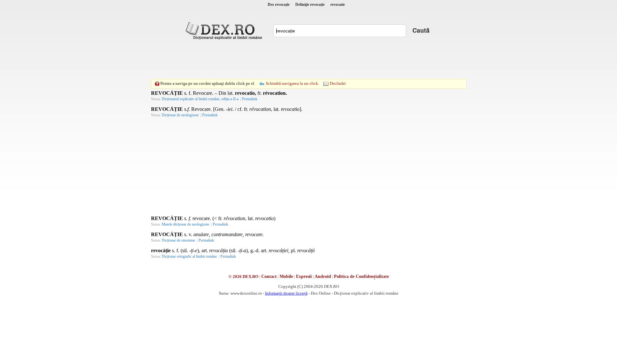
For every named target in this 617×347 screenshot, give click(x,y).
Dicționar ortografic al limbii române (189, 256)
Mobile (286, 276)
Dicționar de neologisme (180, 115)
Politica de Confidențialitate (361, 276)
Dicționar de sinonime (178, 240)
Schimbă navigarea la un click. (292, 83)
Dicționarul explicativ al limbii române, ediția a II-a (200, 99)
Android (323, 276)
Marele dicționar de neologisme (185, 224)
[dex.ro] (225, 30)
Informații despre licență (286, 293)
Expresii (304, 276)
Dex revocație (279, 4)
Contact (269, 276)
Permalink (249, 99)
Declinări (338, 83)
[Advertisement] (308, 59)
